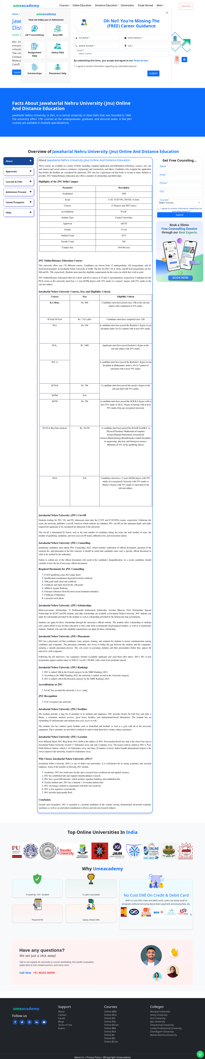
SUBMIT (153, 73)
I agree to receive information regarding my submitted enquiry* (106, 66)
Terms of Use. (141, 60)
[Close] (167, 12)
